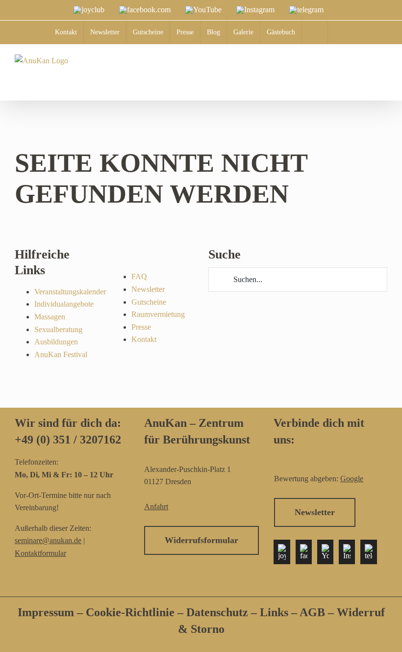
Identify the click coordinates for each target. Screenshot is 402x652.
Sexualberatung (58, 329)
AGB (312, 612)
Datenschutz (218, 612)
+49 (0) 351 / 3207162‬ (68, 439)
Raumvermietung (158, 314)
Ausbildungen (56, 342)
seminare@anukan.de (48, 540)
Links (272, 612)
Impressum (46, 612)
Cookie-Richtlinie (130, 612)
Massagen (49, 317)
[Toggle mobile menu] (383, 84)
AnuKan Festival (60, 354)
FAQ (139, 276)
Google (351, 478)
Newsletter (148, 289)
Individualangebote (64, 304)
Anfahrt (156, 506)
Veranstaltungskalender (70, 291)
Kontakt (143, 339)
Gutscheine (148, 302)
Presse (141, 327)
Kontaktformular (40, 553)
